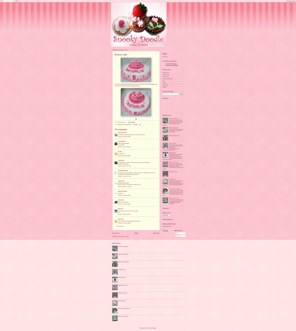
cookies (164, 83)
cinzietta (120, 181)
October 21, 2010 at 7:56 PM (124, 214)
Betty (119, 208)
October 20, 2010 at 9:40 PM (124, 155)
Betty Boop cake (172, 152)
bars (163, 80)
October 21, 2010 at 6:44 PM (124, 204)
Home (136, 233)
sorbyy (119, 200)
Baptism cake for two (173, 162)
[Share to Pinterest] (134, 122)
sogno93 (120, 160)
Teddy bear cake (172, 143)
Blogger (154, 328)
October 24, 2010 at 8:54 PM (124, 223)
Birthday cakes (121, 124)
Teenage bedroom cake (174, 118)
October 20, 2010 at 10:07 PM (124, 166)
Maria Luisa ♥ (121, 132)
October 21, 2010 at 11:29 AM (124, 186)
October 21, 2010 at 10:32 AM (124, 176)
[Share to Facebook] (133, 122)
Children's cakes (128, 124)
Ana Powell (120, 141)
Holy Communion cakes (174, 135)
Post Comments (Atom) (123, 236)
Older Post (156, 233)
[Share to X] (131, 122)
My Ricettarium (121, 170)
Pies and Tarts (166, 76)
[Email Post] (140, 124)
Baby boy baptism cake (174, 128)
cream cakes (165, 85)
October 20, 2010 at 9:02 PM (124, 136)
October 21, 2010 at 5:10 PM (124, 195)
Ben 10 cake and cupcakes (174, 189)
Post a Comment (119, 226)
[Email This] (128, 122)
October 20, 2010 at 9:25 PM (124, 147)
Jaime (119, 219)
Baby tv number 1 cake (174, 198)
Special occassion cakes (168, 78)
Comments (178, 236)
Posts (177, 233)
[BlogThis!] (130, 122)
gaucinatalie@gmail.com (171, 64)
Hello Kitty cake (172, 179)
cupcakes (164, 87)
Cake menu (165, 56)
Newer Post (116, 233)
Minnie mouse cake (173, 171)
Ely (119, 151)
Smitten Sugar (121, 191)
